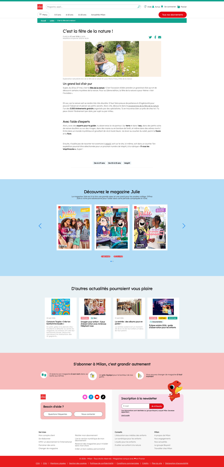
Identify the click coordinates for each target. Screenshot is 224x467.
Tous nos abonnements (172, 15)
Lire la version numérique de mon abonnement (89, 439)
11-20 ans (82, 15)
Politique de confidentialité (101, 463)
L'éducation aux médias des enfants (130, 435)
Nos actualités (160, 442)
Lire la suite (125, 415)
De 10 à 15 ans (114, 163)
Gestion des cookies (78, 463)
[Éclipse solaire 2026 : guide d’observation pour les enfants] (163, 307)
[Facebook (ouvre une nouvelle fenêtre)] (91, 398)
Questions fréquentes (57, 414)
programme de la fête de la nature (143, 106)
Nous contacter (88, 414)
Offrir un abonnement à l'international (55, 442)
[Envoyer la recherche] (139, 7)
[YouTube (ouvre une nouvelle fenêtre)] (97, 398)
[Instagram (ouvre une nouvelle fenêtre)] (85, 398)
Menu (44, 15)
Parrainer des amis (47, 445)
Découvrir (118, 256)
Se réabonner (44, 439)
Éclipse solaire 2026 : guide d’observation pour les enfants (162, 326)
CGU (45, 463)
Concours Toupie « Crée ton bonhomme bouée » (58, 322)
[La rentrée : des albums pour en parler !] (129, 307)
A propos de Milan (162, 435)
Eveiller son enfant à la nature (128, 445)
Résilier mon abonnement (86, 435)
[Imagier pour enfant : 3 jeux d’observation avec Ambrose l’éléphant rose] (95, 307)
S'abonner (105, 256)
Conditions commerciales (128, 463)
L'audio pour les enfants (125, 442)
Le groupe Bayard (162, 445)
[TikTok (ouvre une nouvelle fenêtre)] (103, 398)
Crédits (145, 463)
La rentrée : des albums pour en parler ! (129, 322)
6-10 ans (69, 15)
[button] (40, 225)
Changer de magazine (48, 448)
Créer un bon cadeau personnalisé (90, 449)
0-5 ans (57, 15)
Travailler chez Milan (163, 448)
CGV (38, 463)
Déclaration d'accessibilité (176, 463)
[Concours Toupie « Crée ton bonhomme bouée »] (60, 307)
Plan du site (157, 463)
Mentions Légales (58, 463)
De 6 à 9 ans (99, 163)
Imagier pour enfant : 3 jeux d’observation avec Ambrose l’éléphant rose (93, 324)
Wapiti (127, 163)
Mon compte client (47, 435)
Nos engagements (162, 439)
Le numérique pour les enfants (128, 439)
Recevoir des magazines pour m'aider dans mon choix (91, 444)
